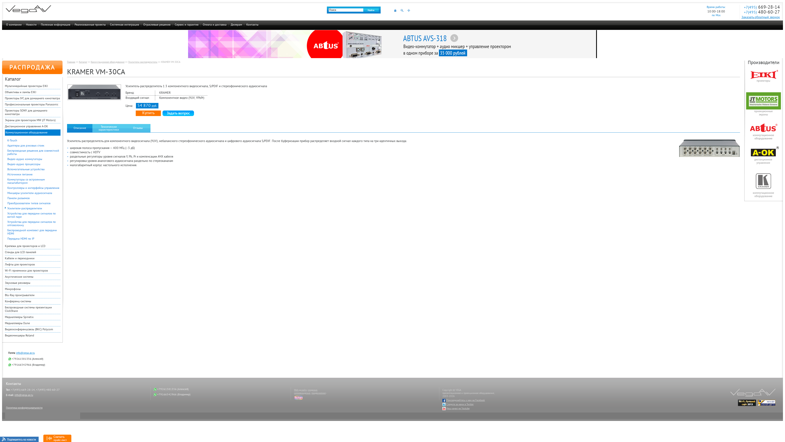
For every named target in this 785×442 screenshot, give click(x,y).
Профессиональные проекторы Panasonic (31, 104)
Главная (71, 62)
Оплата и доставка (215, 25)
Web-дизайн (300, 390)
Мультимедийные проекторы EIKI (26, 86)
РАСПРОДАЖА (32, 68)
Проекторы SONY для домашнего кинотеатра (26, 112)
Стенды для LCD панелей (20, 252)
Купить (148, 113)
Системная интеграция (124, 25)
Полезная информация (55, 25)
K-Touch (12, 140)
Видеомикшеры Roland (19, 335)
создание (312, 390)
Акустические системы (19, 277)
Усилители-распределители (24, 208)
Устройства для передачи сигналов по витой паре (31, 215)
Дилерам (236, 25)
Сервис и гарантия (186, 25)
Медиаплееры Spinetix (19, 317)
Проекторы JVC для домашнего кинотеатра (32, 98)
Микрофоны (13, 289)
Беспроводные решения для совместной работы (33, 152)
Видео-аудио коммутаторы (24, 159)
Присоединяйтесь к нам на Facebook (465, 400)
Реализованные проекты (90, 25)
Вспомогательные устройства (26, 169)
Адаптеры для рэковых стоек (25, 146)
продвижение (318, 393)
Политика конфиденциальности (24, 408)
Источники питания (20, 174)
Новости (31, 25)
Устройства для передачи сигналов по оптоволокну (31, 223)
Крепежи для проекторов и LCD (25, 246)
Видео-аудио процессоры (23, 164)
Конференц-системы (18, 301)
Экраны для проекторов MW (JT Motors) (30, 120)
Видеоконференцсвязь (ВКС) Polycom (29, 329)
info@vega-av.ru (25, 353)
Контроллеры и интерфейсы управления (33, 188)
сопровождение (302, 393)
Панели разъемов (18, 198)
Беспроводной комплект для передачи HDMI (32, 232)
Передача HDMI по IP (20, 239)
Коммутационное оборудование (26, 132)
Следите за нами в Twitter (460, 404)
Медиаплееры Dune (17, 323)
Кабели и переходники (20, 258)
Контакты (252, 25)
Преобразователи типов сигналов (28, 203)
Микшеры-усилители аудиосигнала (29, 193)
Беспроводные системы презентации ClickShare (28, 309)
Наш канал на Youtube (458, 408)
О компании (14, 25)
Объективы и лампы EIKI (20, 92)
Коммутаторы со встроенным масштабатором (26, 181)
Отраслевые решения (156, 25)
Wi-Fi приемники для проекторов (26, 271)
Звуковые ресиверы (17, 283)
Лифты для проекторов (20, 264)
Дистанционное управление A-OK (26, 126)
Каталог (83, 62)
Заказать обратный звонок (760, 17)
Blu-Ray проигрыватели (20, 295)
